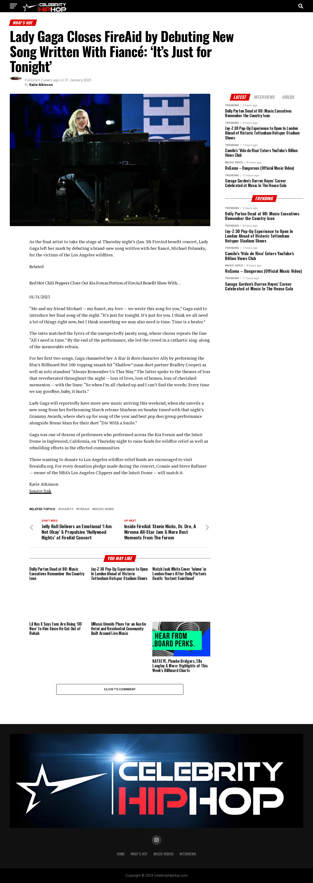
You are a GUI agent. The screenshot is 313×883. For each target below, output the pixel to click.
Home (121, 853)
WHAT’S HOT (139, 853)
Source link (40, 491)
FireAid (83, 509)
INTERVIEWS (187, 853)
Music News (104, 509)
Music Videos (164, 853)
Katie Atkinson (41, 85)
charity (67, 509)
